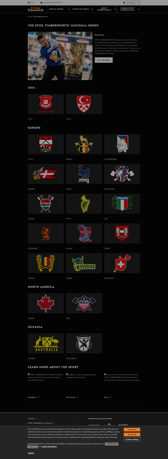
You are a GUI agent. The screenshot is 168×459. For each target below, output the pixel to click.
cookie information (49, 446)
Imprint (31, 453)
